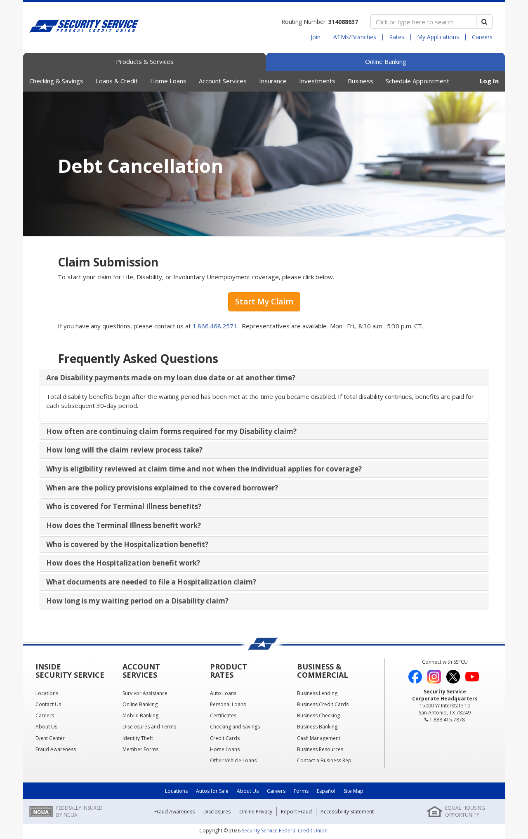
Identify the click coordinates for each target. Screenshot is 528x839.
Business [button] (360, 81)
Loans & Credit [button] (117, 81)
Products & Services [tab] (145, 61)
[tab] (264, 378)
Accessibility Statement (347, 811)
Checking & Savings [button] (56, 81)
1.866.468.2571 (215, 326)
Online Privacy (255, 811)
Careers (482, 37)
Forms (301, 790)
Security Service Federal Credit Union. (285, 830)
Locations (176, 790)
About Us (248, 790)
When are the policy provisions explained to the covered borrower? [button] (162, 488)
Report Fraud (296, 811)
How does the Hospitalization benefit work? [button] (123, 563)
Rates (396, 37)
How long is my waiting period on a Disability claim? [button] (137, 601)
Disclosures (217, 811)
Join (316, 37)
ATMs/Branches (354, 37)
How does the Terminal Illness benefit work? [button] (123, 525)
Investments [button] (317, 81)
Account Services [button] (223, 81)
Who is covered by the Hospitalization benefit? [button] (127, 544)
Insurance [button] (273, 81)
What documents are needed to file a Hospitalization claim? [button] (151, 582)
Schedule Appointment (417, 81)
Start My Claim (264, 301)
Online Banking (385, 61)
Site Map (353, 790)
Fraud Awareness (174, 811)
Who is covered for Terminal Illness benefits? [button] (123, 506)
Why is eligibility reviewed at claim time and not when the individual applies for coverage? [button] (204, 469)
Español (326, 790)
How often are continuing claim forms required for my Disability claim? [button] (171, 431)
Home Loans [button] (168, 81)
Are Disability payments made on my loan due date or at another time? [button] (170, 377)
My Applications (438, 37)
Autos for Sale (212, 790)
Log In (489, 81)
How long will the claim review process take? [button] (124, 450)
